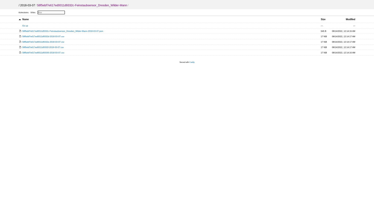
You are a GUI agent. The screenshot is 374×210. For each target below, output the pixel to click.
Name (25, 19)
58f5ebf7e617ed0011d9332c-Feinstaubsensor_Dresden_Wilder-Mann (82, 5)
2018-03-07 (27, 5)
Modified (350, 19)
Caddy (192, 62)
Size (323, 19)
